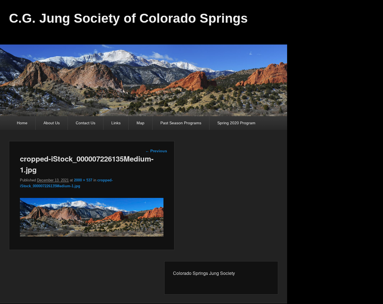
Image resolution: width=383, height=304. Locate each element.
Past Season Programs (180, 123)
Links (116, 123)
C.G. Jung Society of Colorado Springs (128, 18)
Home (22, 123)
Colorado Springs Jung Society (204, 273)
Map (140, 123)
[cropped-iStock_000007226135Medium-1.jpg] (91, 235)
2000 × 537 (83, 180)
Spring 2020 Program (236, 123)
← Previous (156, 151)
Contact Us (85, 123)
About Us (51, 123)
